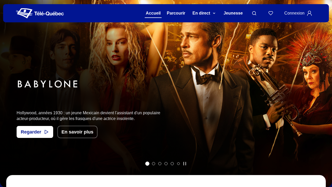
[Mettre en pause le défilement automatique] (185, 164)
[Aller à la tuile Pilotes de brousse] (160, 164)
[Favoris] (271, 13)
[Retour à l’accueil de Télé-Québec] (39, 13)
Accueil (153, 13)
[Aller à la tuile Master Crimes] (172, 164)
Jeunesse (233, 13)
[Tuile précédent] (7, 100)
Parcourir (176, 13)
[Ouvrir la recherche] (254, 13)
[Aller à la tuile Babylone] (147, 164)
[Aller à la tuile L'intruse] (166, 164)
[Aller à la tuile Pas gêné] (153, 164)
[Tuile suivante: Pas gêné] (324, 100)
